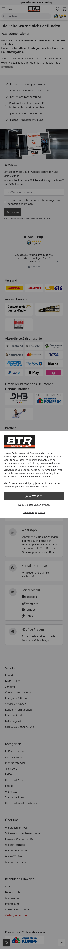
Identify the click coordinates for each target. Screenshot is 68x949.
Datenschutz (28, 512)
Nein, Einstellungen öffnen (34, 505)
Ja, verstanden (34, 496)
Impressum (40, 512)
